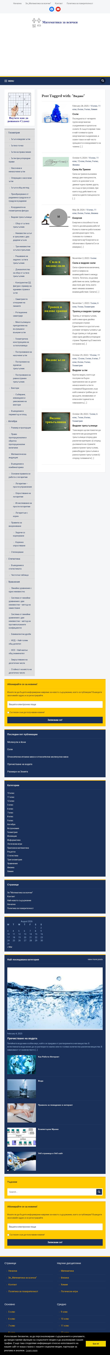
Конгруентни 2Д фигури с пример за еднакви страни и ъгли (22, 287)
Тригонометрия (14, 859)
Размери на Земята (17, 771)
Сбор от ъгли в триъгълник (21, 225)
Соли (75, 114)
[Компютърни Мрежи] (21, 1137)
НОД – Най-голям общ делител (18, 642)
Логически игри (14, 844)
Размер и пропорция (21, 428)
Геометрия (14, 132)
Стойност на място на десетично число (20, 671)
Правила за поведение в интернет (55, 1105)
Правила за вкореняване (15, 524)
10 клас (93, 106)
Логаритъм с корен (20, 514)
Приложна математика (18, 848)
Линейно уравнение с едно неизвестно (20, 590)
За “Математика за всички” (20, 892)
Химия (94, 109)
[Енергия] (56, 217)
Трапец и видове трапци (86, 311)
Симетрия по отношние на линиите (20, 302)
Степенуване (17, 552)
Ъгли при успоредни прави (19, 160)
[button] (9, 80)
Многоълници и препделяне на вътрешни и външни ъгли (21, 327)
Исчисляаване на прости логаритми (22, 505)
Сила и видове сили (84, 262)
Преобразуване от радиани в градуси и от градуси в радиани (20, 197)
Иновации (12, 836)
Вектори (15, 388)
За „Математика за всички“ (38, 3)
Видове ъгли (79, 370)
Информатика (13, 840)
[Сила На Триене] (56, 162)
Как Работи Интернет (48, 1056)
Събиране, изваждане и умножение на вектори (20, 399)
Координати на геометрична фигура (19, 209)
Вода (40, 1081)
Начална (17, 3)
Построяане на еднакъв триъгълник (21, 365)
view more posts (95, 959)
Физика (75, 165)
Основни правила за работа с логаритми (19, 475)
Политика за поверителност (80, 3)
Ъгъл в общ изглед (20, 188)
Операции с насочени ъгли (20, 180)
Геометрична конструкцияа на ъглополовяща (21, 342)
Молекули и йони (16, 742)
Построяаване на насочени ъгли (22, 354)
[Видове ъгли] (56, 362)
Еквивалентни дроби (21, 634)
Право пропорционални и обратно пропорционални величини (17, 441)
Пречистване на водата (19, 764)
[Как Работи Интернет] (21, 1064)
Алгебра (12, 421)
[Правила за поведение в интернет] (21, 1113)
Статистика (14, 558)
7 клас (81, 417)
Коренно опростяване (19, 544)
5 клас (94, 303)
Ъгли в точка (17, 145)
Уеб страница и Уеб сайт (50, 1153)
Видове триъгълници (21, 217)
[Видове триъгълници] (56, 421)
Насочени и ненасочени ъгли (17, 170)
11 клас (10, 797)
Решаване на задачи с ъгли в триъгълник (20, 259)
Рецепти (11, 852)
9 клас (87, 109)
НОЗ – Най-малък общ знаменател (18, 652)
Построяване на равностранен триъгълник (22, 378)
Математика (67, 1271)
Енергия (77, 218)
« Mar (9, 947)
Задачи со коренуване (19, 534)
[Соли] (56, 113)
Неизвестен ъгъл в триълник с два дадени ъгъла (22, 236)
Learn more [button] (32, 1350)
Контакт (59, 3)
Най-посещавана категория (23, 959)
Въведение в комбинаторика (16, 465)
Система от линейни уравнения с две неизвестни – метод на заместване (20, 603)
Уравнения (14, 581)
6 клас (94, 258)
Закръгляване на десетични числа (18, 661)
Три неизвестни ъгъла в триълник (21, 248)
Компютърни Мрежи (48, 1129)
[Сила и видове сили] (56, 265)
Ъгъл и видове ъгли (20, 139)
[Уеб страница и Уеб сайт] (21, 1161)
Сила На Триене (81, 169)
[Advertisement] (55, 55)
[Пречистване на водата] (55, 998)
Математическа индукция (17, 456)
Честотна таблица (20, 575)
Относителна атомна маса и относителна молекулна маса (37, 756)
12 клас (81, 161)
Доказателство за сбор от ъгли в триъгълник (21, 272)
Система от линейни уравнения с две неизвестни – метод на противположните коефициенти (20, 621)
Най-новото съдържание (19, 900)
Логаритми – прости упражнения (22, 485)
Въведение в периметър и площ (18, 413)
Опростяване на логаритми (22, 495)
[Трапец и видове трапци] (56, 310)
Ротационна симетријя (20, 314)
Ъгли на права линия (21, 152)
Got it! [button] (96, 1344)
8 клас (81, 109)
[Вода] (21, 1088)
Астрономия (13, 828)
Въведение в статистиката (16, 567)
